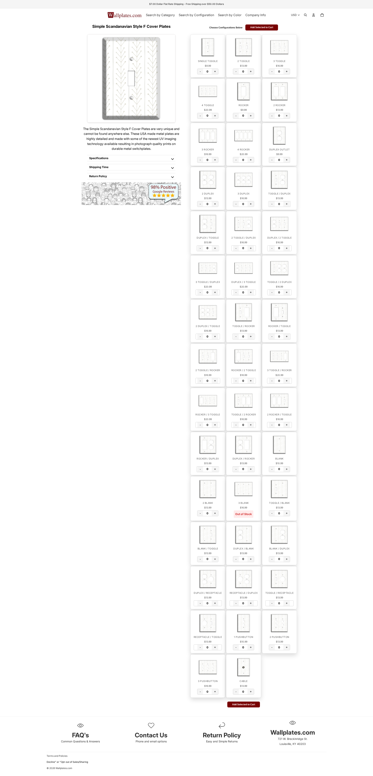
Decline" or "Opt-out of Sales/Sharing (67, 761)
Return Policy (98, 176)
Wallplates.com (64, 768)
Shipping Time (98, 167)
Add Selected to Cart (261, 27)
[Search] (305, 15)
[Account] (313, 15)
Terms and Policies (57, 755)
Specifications (98, 158)
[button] (207, 47)
